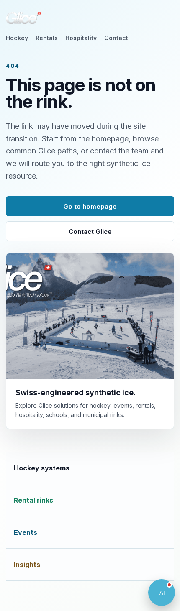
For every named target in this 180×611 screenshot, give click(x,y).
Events (25, 532)
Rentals (47, 37)
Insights (27, 564)
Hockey (17, 37)
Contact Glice (90, 231)
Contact (116, 37)
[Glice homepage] (23, 18)
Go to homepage (90, 206)
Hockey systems (41, 468)
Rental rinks (33, 500)
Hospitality (81, 37)
